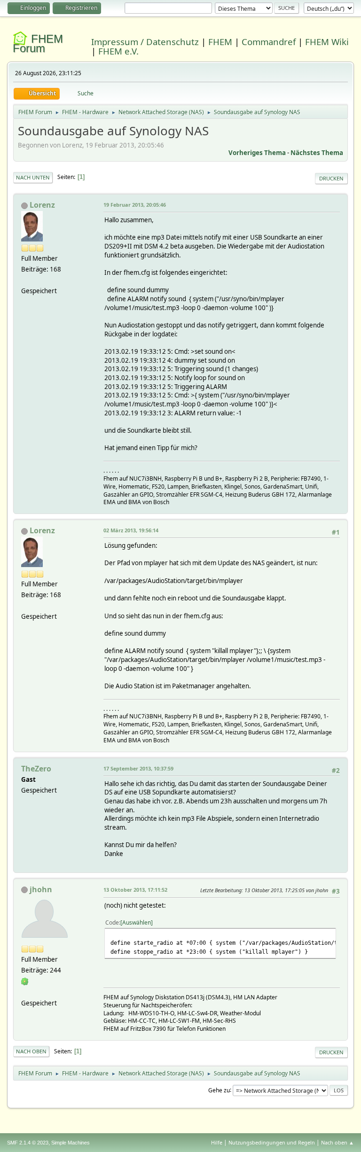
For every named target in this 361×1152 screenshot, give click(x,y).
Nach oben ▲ (337, 1142)
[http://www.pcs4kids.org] (25, 992)
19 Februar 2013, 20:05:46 (134, 204)
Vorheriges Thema (257, 152)
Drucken (331, 178)
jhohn (41, 889)
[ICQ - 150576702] (25, 981)
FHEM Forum (38, 43)
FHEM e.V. (118, 51)
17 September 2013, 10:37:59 (138, 768)
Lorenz (42, 205)
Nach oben (31, 1051)
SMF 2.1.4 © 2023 (27, 1142)
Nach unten (33, 177)
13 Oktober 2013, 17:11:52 (135, 889)
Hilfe (216, 1142)
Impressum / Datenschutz (145, 41)
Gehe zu (219, 1090)
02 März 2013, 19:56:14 (130, 530)
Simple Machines (70, 1142)
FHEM (220, 41)
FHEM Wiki (327, 41)
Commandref (269, 41)
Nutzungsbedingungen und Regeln (271, 1142)
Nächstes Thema (316, 152)
